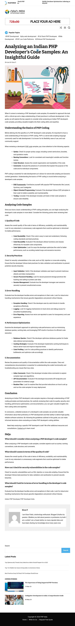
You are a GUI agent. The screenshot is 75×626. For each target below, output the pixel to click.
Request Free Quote (46, 620)
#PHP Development (12, 36)
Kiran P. (14, 62)
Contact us (21, 428)
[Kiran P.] (14, 517)
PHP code (28, 146)
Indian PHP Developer (12, 499)
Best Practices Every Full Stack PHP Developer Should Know (21, 573)
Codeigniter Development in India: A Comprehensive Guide (44, 596)
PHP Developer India (27, 499)
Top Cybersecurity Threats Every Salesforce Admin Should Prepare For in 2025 (26, 562)
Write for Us (33, 620)
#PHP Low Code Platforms (24, 39)
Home (24, 620)
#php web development (28, 36)
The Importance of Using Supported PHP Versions (41, 582)
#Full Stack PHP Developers (47, 36)
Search (7, 546)
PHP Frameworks (19, 185)
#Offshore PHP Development (45, 39)
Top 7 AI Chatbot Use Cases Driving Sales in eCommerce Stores (22, 568)
